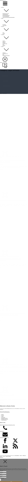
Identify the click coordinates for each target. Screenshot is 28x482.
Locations (2, 34)
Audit (0, 364)
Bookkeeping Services (6, 13)
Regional (4, 45)
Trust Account (24, 156)
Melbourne (4, 41)
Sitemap (2, 414)
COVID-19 (4, 52)
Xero (18, 256)
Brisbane (4, 42)
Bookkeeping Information (6, 55)
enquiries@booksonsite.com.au (4, 437)
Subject (1, 476)
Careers (4, 33)
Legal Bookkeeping (5, 14)
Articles (2, 46)
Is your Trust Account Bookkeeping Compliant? (13, 367)
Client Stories (4, 25)
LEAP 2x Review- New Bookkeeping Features (13, 200)
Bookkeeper (3, 364)
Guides (9, 256)
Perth (3, 44)
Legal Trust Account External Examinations (9, 17)
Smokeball (20, 156)
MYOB (9, 310)
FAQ (3, 54)
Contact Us (1, 409)
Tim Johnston (2, 317)
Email (0, 474)
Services (2, 7)
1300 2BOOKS (17, 455)
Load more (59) (1, 403)
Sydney (21, 455)
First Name (1, 470)
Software (8, 392)
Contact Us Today (8, 456)
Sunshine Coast (5, 43)
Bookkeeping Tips (5, 53)
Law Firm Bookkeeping (6, 16)
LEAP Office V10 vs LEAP (7, 395)
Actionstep (1, 256)
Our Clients (4, 24)
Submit (11, 481)
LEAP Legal (7, 156)
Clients (2, 18)
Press (3, 32)
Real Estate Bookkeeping (6, 15)
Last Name (1, 472)
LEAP (5, 156)
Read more (1, 169)
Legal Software (17, 156)
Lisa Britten (1, 164)
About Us (2, 26)
